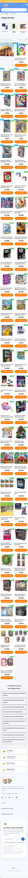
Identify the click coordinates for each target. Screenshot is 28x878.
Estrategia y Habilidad (14, 32)
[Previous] (2, 26)
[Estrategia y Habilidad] (14, 26)
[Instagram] (6, 797)
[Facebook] (3, 797)
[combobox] (14, 9)
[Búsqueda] (25, 9)
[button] (26, 40)
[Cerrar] (0, 877)
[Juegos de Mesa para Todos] (23, 26)
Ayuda (3, 802)
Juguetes (6, 13)
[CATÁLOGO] (7, 49)
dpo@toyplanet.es (6, 853)
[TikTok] (13, 797)
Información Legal (7, 814)
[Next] (25, 26)
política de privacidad (16, 842)
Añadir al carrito (22, 65)
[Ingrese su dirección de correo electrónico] (23, 839)
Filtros (20, 39)
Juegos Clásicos (5, 31)
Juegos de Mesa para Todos (23, 32)
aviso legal (23, 842)
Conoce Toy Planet (7, 808)
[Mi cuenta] (23, 5)
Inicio (2, 13)
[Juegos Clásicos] (5, 26)
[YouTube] (10, 797)
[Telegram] (17, 797)
